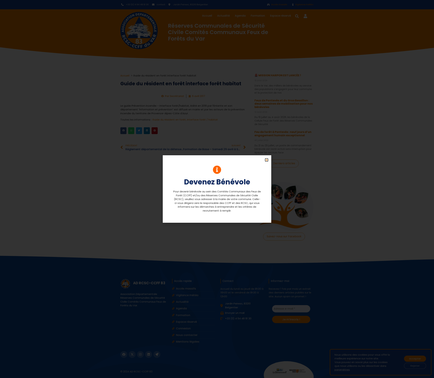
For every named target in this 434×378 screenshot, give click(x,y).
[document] (217, 189)
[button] (266, 160)
